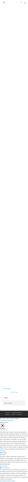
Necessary (4, 452)
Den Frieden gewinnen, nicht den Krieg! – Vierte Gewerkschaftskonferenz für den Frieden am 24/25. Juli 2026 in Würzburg (14, 189)
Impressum (7, 412)
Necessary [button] (2, 451)
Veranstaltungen (15, 47)
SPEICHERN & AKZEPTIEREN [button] (7, 481)
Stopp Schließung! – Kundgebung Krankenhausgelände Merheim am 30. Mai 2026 (13, 119)
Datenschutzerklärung (17, 412)
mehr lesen (7, 66)
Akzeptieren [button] (10, 420)
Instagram (7, 414)
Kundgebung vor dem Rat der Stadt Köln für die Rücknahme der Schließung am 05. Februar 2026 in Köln (14, 362)
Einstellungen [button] (3, 420)
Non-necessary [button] (3, 466)
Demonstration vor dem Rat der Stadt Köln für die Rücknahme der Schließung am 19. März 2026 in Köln (13, 327)
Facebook (19, 414)
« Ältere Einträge (7, 388)
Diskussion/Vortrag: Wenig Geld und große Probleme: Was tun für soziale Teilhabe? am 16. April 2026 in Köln (14, 224)
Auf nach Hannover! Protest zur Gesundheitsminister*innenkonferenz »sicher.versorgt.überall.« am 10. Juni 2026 (13, 154)
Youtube (13, 414)
